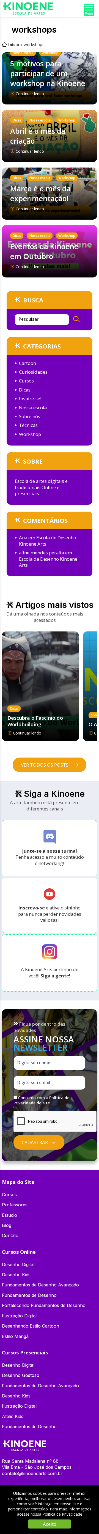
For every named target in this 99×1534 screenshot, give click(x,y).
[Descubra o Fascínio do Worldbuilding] (40, 686)
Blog (6, 1225)
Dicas (16, 120)
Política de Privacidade (62, 1514)
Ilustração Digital (19, 1315)
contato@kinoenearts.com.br (32, 1473)
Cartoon (27, 363)
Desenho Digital (18, 1264)
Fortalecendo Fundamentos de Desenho (44, 1305)
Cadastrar (35, 1142)
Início (13, 44)
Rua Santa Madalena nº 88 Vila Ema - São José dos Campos (37, 1464)
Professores (15, 1204)
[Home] (24, 1442)
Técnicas (28, 425)
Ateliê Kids (12, 1416)
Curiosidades (33, 372)
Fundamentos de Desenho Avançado (40, 1285)
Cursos (26, 381)
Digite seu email (33, 1082)
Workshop (50, 52)
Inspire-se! (30, 398)
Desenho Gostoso (20, 1375)
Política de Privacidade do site (41, 1100)
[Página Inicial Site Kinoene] (28, 4)
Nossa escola (23, 52)
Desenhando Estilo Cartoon (30, 1326)
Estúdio (9, 1215)
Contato (10, 1235)
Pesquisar (28, 319)
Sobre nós (29, 416)
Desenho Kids (16, 1274)
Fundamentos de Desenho (29, 1295)
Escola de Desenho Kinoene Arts (47, 540)
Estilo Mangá (15, 1336)
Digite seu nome (33, 1063)
